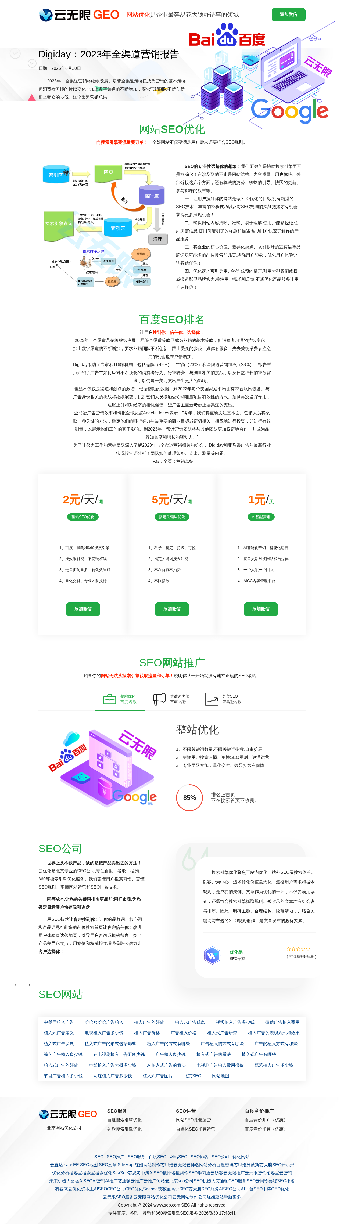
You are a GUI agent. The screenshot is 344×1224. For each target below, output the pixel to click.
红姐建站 (215, 1197)
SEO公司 (220, 1156)
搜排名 (169, 1173)
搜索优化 (103, 1173)
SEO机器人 (205, 1181)
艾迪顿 (124, 1181)
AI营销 (98, 1181)
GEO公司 (116, 1189)
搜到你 (181, 1173)
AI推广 (111, 1181)
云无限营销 (255, 1173)
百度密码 (225, 1164)
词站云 (162, 1181)
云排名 (192, 1164)
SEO (98, 1156)
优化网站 (241, 1156)
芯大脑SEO (270, 1164)
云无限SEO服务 (118, 1197)
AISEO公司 (230, 1189)
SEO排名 (199, 1156)
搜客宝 (75, 1173)
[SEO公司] (80, 15)
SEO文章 (108, 1164)
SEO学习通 (199, 1173)
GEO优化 (134, 1189)
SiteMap (126, 1164)
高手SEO (179, 1189)
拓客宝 (272, 1173)
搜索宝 (88, 1173)
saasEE (71, 1164)
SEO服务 (136, 1156)
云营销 (285, 1173)
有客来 (61, 1189)
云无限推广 (234, 1173)
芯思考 (134, 1173)
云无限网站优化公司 (153, 1197)
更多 (236, 1197)
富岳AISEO (81, 1181)
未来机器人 (60, 1181)
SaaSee (120, 1173)
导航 (228, 1197)
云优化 (74, 1189)
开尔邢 (287, 1164)
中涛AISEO (152, 1173)
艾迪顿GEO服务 (231, 1181)
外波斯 (252, 1164)
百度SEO (157, 1156)
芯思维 (166, 1164)
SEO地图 (89, 1164)
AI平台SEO (252, 1189)
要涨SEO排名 (281, 1181)
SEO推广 (115, 1156)
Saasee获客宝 (157, 1189)
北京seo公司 (181, 1181)
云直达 (56, 1164)
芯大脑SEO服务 (203, 1189)
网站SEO (178, 1156)
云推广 (137, 1181)
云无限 (179, 1164)
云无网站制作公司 (189, 1197)
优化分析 (60, 1173)
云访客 (216, 1173)
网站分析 (207, 1164)
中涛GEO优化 (276, 1189)
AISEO (100, 1189)
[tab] (120, 699)
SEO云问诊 (257, 1181)
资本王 (87, 1189)
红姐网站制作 (147, 1164)
